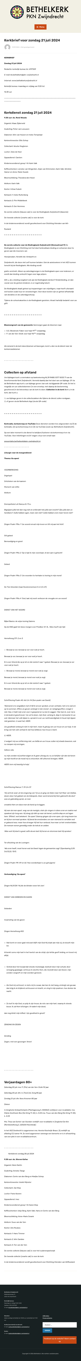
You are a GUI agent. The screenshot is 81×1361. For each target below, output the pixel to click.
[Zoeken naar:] (60, 1325)
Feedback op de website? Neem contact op (60, 1340)
